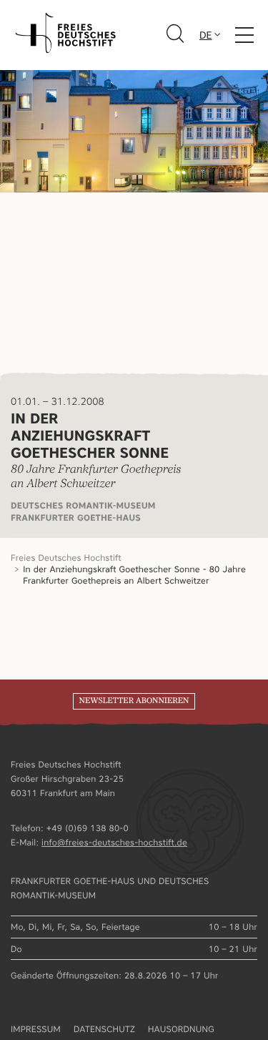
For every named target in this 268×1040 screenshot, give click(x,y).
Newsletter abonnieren (134, 701)
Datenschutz (104, 1029)
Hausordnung (181, 1029)
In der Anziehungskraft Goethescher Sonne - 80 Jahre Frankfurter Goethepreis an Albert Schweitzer (134, 575)
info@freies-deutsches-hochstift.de (114, 842)
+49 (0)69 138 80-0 (87, 828)
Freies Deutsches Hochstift (66, 557)
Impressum (36, 1029)
